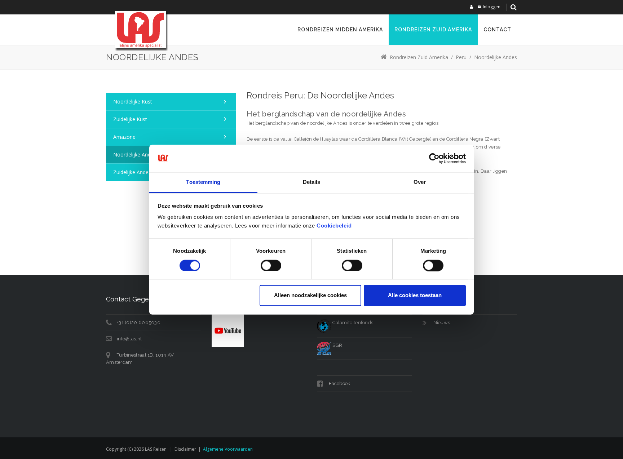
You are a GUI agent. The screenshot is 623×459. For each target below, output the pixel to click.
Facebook (339, 383)
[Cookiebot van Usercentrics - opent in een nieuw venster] (434, 158)
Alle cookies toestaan (415, 295)
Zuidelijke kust (130, 119)
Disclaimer (185, 449)
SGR (336, 345)
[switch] (271, 265)
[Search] (513, 7)
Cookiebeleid (334, 226)
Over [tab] (420, 182)
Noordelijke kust (132, 101)
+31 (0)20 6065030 (138, 322)
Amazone (124, 136)
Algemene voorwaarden (228, 449)
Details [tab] (312, 182)
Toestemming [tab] (203, 182)
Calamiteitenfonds (352, 322)
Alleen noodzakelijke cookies (310, 295)
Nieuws (441, 322)
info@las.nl (129, 338)
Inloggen (491, 7)
